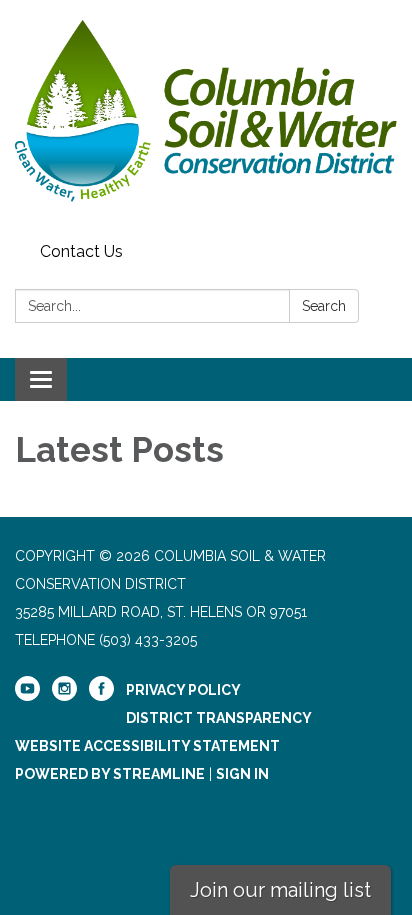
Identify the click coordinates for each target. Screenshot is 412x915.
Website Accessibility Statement (147, 746)
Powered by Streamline (110, 774)
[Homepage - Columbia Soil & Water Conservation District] (206, 117)
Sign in (242, 774)
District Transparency (219, 718)
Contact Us (81, 251)
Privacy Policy (183, 690)
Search (324, 306)
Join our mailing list (280, 890)
